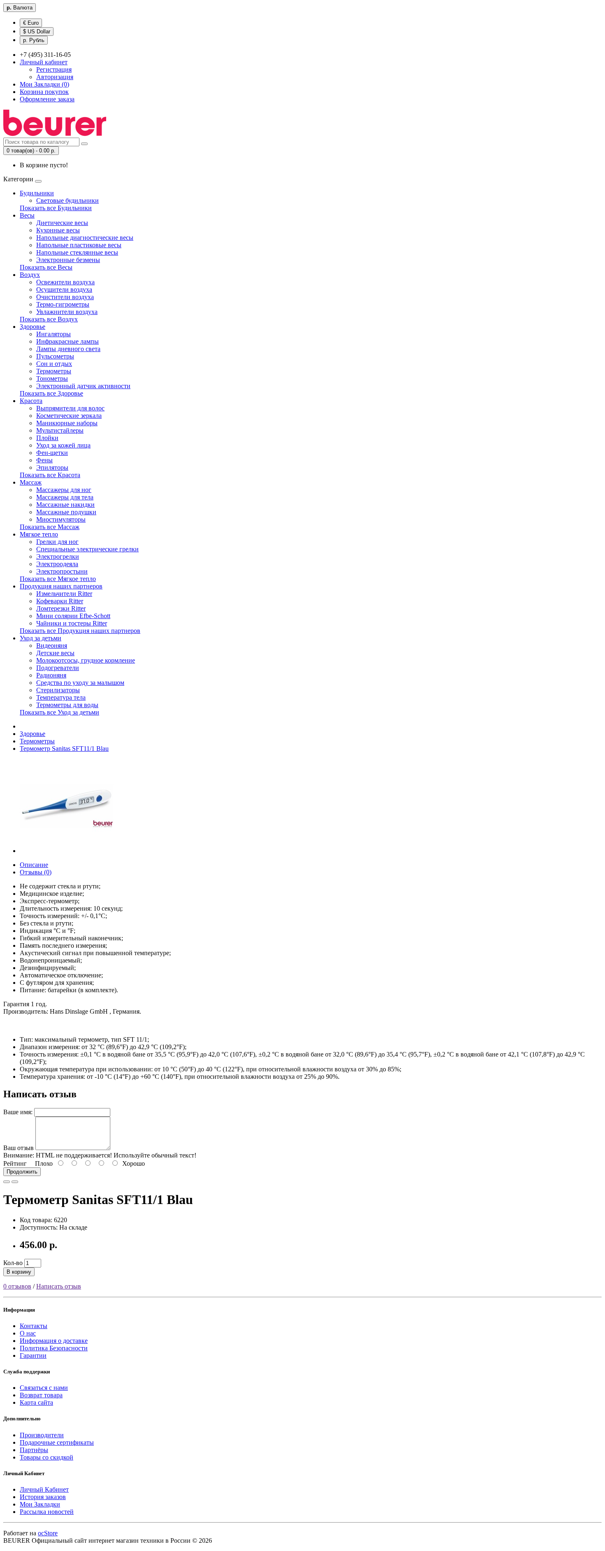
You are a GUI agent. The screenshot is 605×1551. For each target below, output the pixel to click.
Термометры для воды (67, 704)
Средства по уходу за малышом (80, 682)
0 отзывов (17, 1286)
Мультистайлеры (60, 430)
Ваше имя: (18, 1111)
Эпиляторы (52, 467)
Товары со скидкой (46, 1457)
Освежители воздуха (65, 282)
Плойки (47, 437)
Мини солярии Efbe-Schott (73, 615)
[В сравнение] (15, 1182)
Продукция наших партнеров (61, 586)
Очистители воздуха (65, 296)
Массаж (31, 482)
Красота (31, 400)
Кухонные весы (58, 230)
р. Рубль (33, 40)
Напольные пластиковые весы (78, 244)
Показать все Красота (50, 474)
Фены (44, 460)
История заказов (43, 1496)
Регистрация (54, 69)
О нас (28, 1333)
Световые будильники (67, 200)
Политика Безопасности (54, 1348)
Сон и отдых (54, 363)
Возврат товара (41, 1395)
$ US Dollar (36, 31)
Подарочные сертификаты (57, 1442)
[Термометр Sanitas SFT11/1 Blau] (67, 850)
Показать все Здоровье (51, 393)
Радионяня (51, 675)
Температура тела (61, 697)
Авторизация (54, 76)
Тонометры (52, 378)
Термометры (53, 371)
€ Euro (31, 23)
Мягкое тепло (39, 534)
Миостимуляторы (61, 519)
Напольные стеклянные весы (77, 252)
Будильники (37, 193)
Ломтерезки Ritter (61, 608)
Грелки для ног (57, 541)
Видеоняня (51, 645)
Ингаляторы (53, 333)
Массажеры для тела (64, 497)
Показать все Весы (46, 267)
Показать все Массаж (49, 526)
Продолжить (22, 1172)
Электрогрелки (57, 556)
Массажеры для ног (63, 489)
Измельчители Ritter (64, 593)
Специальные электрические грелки (87, 549)
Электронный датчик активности (83, 385)
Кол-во (13, 1262)
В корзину (19, 1272)
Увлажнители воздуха (67, 311)
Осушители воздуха (64, 289)
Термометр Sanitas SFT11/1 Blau (64, 748)
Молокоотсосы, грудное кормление (85, 660)
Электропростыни (62, 571)
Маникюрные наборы (67, 422)
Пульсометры (55, 356)
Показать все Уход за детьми (59, 712)
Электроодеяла (57, 563)
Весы (27, 215)
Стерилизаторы (58, 689)
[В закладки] (6, 1182)
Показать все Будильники (56, 207)
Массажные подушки (66, 511)
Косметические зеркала (69, 415)
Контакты (33, 1325)
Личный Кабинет (44, 1489)
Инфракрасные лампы (67, 341)
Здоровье (32, 326)
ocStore (48, 1533)
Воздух (30, 274)
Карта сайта (36, 1402)
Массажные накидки (65, 504)
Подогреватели (57, 667)
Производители (42, 1435)
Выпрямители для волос (70, 408)
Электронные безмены (68, 259)
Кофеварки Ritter (59, 600)
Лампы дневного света (68, 348)
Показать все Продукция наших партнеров (80, 630)
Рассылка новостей (47, 1511)
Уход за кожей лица (63, 445)
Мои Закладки (40, 1504)
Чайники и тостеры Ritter (71, 623)
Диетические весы (62, 222)
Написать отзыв (58, 1286)
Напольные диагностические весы (84, 237)
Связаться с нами (44, 1387)
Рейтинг (15, 1163)
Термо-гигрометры (62, 304)
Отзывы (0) (35, 872)
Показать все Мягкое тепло (58, 578)
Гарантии (33, 1355)
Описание (34, 864)
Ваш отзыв (18, 1147)
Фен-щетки (52, 452)
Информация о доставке (54, 1340)
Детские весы (55, 652)
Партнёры (34, 1449)
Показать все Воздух (49, 319)
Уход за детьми (40, 638)
